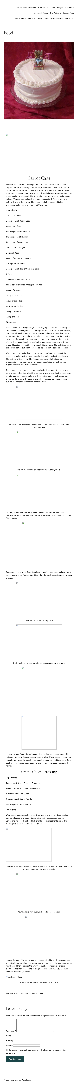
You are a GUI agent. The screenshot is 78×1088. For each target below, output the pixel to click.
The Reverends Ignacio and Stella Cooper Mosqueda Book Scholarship (44, 18)
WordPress (26, 1080)
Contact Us (43, 8)
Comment (11, 1031)
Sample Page (68, 13)
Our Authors (55, 13)
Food (52, 8)
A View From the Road (26, 8)
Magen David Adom (65, 8)
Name (9, 1036)
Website (9, 1045)
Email (9, 1040)
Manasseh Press (41, 13)
